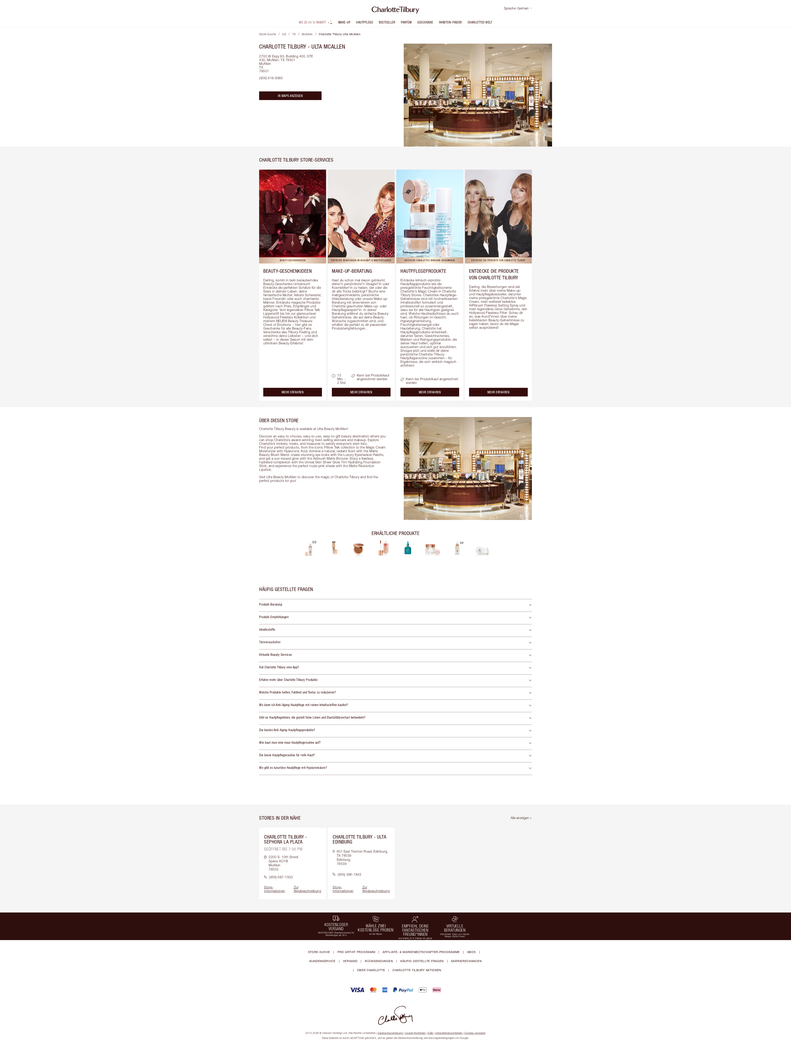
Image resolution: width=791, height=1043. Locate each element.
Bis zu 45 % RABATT (312, 22)
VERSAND (350, 961)
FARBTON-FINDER (450, 22)
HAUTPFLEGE (364, 22)
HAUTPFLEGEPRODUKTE (423, 271)
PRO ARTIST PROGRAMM (356, 952)
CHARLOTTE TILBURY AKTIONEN (416, 970)
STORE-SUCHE (319, 952)
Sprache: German (516, 8)
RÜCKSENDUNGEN (379, 961)
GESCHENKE (425, 22)
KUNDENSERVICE (322, 961)
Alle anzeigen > (521, 818)
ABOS (471, 952)
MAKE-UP (344, 22)
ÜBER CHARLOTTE (371, 970)
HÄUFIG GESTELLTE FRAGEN (422, 961)
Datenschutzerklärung (390, 1033)
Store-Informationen (274, 889)
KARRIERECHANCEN (466, 961)
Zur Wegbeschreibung (307, 889)
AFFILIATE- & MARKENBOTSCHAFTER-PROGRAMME (421, 952)
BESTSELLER (387, 22)
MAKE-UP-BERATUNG (352, 271)
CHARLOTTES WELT (480, 22)
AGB (430, 1033)
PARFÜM (406, 22)
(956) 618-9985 (271, 78)
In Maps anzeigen (290, 96)
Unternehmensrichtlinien (448, 1033)
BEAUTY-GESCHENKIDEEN (287, 271)
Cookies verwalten (475, 1033)
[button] (395, 605)
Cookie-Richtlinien (415, 1033)
